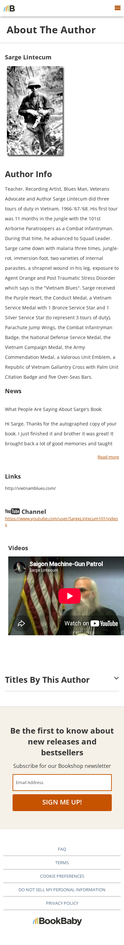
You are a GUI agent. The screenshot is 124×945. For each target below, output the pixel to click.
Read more (108, 457)
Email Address (29, 782)
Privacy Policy (62, 903)
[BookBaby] (9, 8)
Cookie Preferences (62, 876)
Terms (62, 863)
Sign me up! (62, 802)
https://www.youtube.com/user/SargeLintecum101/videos (61, 521)
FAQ (62, 849)
